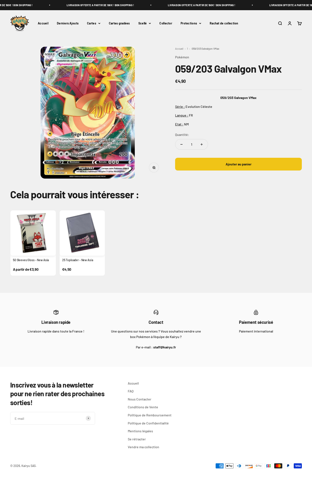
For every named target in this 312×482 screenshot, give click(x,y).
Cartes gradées (119, 23)
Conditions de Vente (143, 407)
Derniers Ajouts (68, 23)
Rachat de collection (224, 23)
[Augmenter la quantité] (201, 144)
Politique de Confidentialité (148, 423)
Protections (189, 23)
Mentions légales (140, 431)
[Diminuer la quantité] (181, 144)
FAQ (131, 391)
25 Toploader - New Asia (77, 260)
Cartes (91, 23)
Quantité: (182, 134)
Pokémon (182, 57)
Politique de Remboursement (149, 415)
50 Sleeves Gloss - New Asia (31, 260)
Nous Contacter (139, 399)
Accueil (43, 23)
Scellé (142, 23)
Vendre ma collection (143, 447)
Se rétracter (137, 439)
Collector (165, 23)
